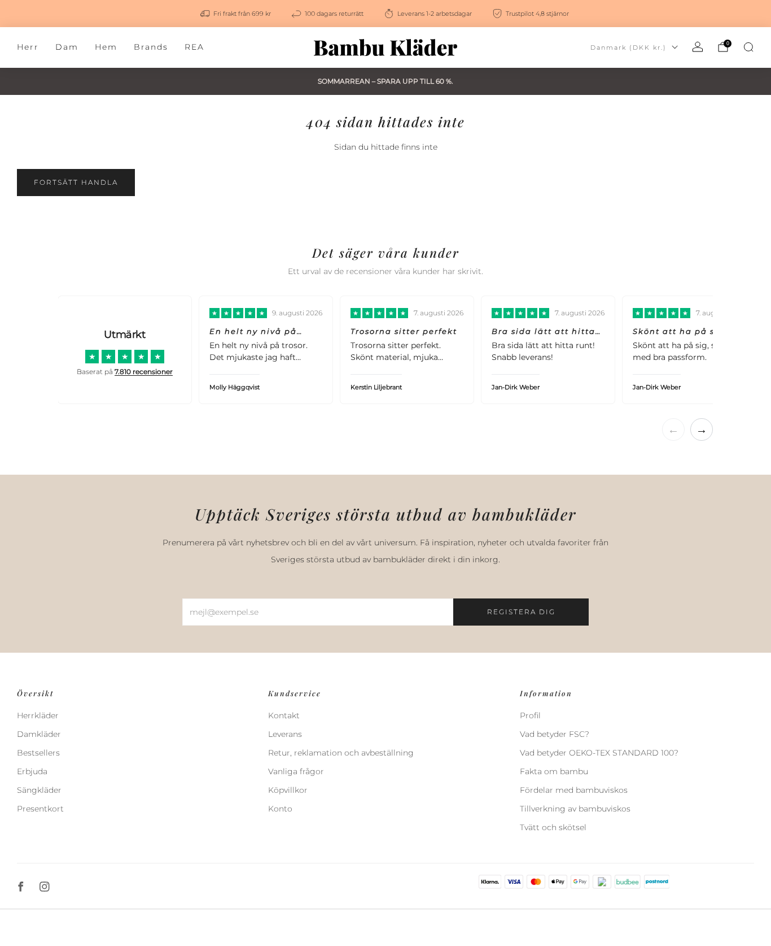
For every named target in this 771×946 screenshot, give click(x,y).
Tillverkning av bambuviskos (575, 809)
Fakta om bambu (554, 771)
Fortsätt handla (76, 182)
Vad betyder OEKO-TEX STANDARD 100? (599, 753)
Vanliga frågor (296, 771)
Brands (151, 47)
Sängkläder (39, 790)
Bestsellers (38, 753)
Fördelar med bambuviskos (574, 790)
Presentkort (40, 809)
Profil (530, 715)
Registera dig (521, 611)
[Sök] (748, 47)
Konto (280, 809)
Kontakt (284, 715)
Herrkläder (38, 715)
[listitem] (236, 13)
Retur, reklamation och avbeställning (341, 753)
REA (194, 47)
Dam (66, 47)
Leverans (285, 734)
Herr (28, 47)
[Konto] (697, 47)
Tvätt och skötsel (553, 827)
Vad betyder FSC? (554, 734)
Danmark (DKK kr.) (628, 47)
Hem (106, 47)
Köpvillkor (288, 790)
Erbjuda (32, 771)
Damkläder (39, 734)
